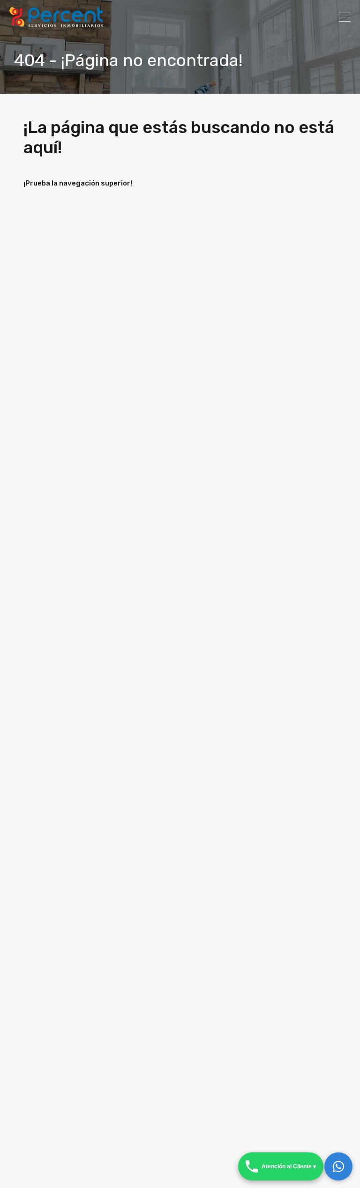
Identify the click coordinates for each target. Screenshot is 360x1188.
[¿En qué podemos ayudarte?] (338, 1166)
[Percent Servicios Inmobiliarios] (56, 23)
